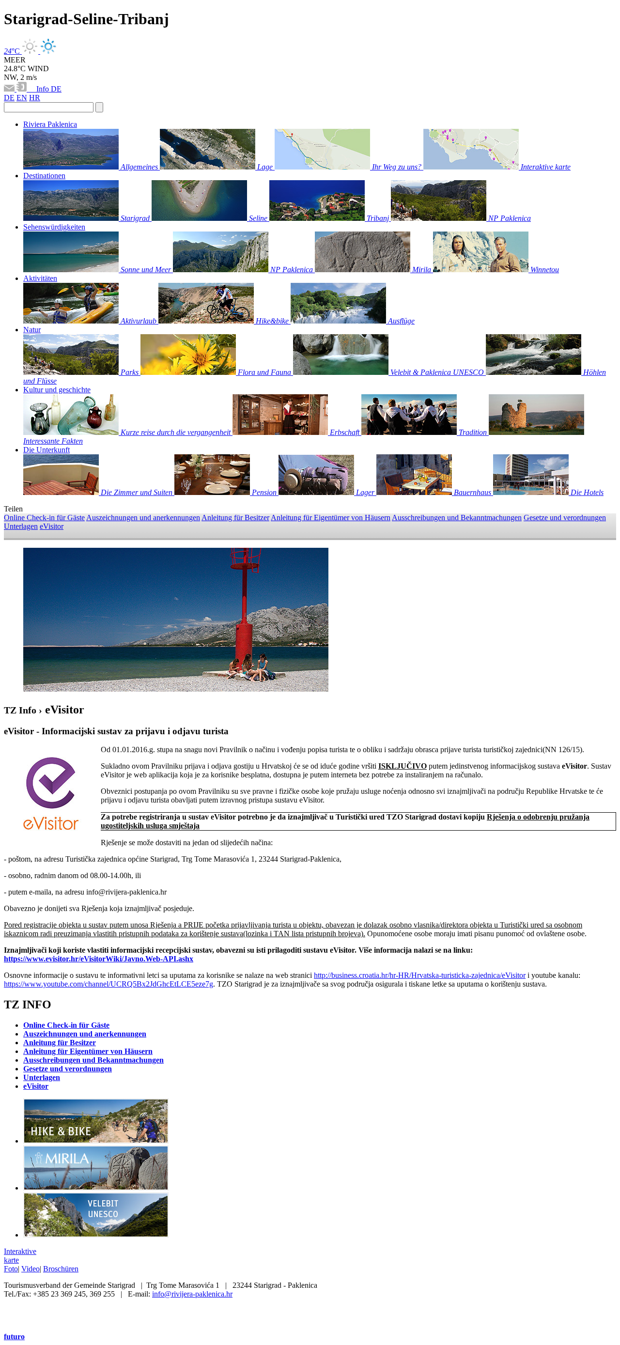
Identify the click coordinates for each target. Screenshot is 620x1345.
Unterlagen (21, 526)
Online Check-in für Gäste (44, 517)
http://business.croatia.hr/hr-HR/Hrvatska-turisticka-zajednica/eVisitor (420, 975)
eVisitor (51, 526)
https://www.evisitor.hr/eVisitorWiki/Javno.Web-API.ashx (98, 959)
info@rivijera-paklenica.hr (192, 1294)
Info (40, 89)
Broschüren (60, 1269)
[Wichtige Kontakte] (22, 89)
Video (30, 1269)
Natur (32, 329)
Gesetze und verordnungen (565, 517)
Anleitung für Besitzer (235, 517)
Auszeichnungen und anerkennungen (143, 517)
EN (21, 97)
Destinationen (44, 175)
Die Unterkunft (46, 450)
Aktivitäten (40, 278)
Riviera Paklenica (50, 124)
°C (13, 51)
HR (34, 97)
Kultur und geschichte (57, 390)
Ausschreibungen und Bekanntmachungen (457, 517)
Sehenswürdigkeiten (54, 227)
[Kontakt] (10, 89)
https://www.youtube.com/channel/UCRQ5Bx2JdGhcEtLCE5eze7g (108, 984)
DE (56, 89)
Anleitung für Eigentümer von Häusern (330, 517)
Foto (11, 1269)
